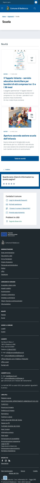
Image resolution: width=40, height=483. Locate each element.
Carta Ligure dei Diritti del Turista (11, 420)
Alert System (5, 429)
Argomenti (11, 16)
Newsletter (4, 463)
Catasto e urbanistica (8, 294)
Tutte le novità (20, 158)
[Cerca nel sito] (34, 8)
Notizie (6, 74)
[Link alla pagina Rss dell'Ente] (9, 460)
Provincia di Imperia (7, 407)
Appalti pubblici (6, 288)
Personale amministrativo (9, 265)
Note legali (4, 435)
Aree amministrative (7, 252)
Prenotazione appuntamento (10, 448)
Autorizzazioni (5, 291)
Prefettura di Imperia (7, 410)
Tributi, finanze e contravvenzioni (11, 301)
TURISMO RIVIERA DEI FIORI (10, 426)
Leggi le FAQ (5, 443)
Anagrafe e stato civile (8, 285)
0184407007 (11, 349)
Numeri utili (5, 365)
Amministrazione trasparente (10, 441)
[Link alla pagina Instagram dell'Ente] (6, 460)
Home (4, 16)
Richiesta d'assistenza (8, 451)
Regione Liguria (6, 2)
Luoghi (3, 328)
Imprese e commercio (8, 297)
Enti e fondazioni (6, 259)
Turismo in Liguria (6, 417)
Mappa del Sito (14, 473)
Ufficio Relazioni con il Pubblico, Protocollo (14, 359)
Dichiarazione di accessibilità (10, 438)
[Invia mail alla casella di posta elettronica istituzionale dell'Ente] (15, 352)
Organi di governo (7, 262)
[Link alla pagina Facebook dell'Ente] (2, 460)
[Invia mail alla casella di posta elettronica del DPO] (11, 376)
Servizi (23, 471)
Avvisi (3, 318)
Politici (3, 268)
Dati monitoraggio (7, 471)
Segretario (4, 274)
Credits (35, 471)
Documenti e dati (6, 256)
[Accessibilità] (5, 477)
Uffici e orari (5, 362)
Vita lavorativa (5, 304)
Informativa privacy (7, 432)
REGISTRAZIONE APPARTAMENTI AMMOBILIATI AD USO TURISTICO (19, 402)
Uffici (2, 271)
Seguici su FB (5, 423)
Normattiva (5, 413)
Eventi (3, 331)
